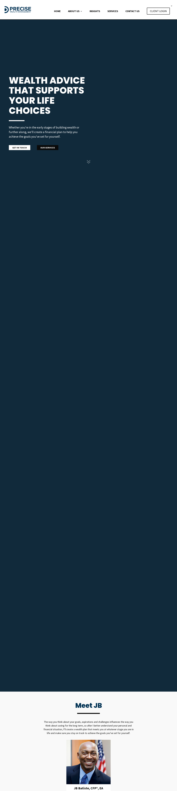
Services (112, 11)
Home (57, 11)
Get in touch (19, 147)
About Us (74, 11)
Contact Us (132, 11)
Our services (47, 147)
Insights (95, 11)
